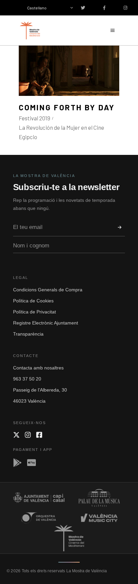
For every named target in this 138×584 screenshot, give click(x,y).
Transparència (28, 334)
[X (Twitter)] (16, 434)
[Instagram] (27, 434)
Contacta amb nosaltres (38, 367)
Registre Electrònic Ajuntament (45, 323)
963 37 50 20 (27, 379)
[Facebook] (39, 434)
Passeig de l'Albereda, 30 (40, 390)
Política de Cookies (33, 300)
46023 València (29, 401)
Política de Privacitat (34, 311)
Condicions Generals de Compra (47, 289)
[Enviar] (119, 227)
